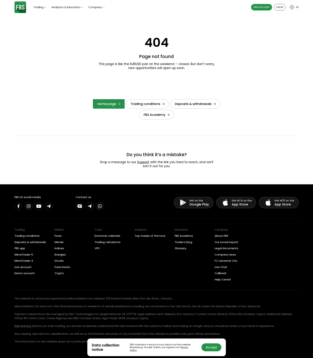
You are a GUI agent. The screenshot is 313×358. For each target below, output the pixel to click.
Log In (279, 7)
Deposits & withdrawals (193, 104)
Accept (211, 347)
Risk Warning (22, 326)
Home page (106, 104)
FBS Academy (154, 115)
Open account (261, 7)
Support (143, 162)
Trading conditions (145, 104)
